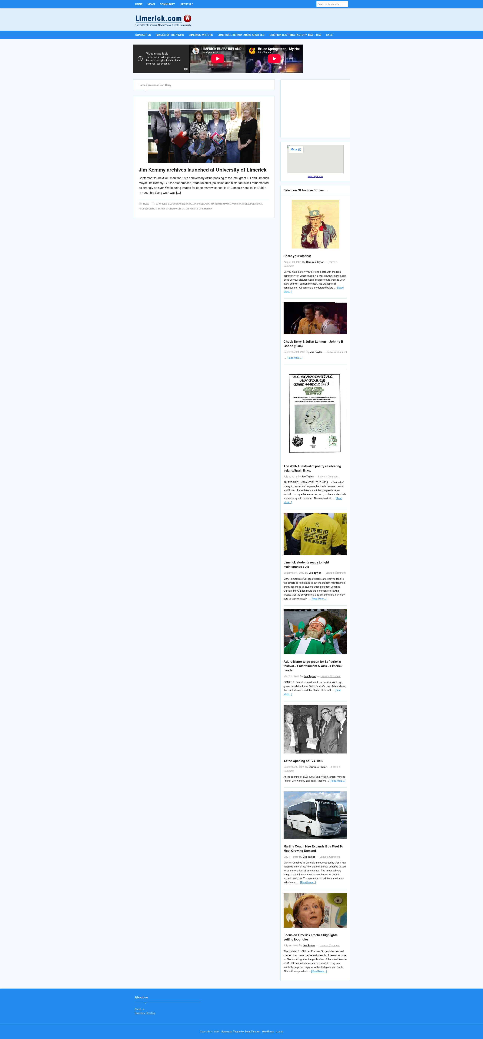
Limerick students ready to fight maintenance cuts (306, 564)
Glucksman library (179, 203)
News (146, 203)
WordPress (268, 1031)
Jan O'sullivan (200, 203)
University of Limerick (199, 208)
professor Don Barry (152, 208)
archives (161, 203)
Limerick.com (166, 19)
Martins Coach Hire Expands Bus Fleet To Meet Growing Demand (313, 848)
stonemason (173, 208)
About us (140, 1009)
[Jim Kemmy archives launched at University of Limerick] (204, 132)
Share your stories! (297, 256)
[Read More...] (294, 357)
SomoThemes (252, 1031)
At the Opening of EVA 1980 (303, 761)
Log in (279, 1031)
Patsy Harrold (240, 203)
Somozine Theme (231, 1031)
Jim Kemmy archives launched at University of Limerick (202, 169)
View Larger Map (315, 176)
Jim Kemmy (216, 203)
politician (256, 203)
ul (183, 208)
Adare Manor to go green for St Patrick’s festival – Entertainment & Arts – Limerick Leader (313, 665)
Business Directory (145, 1013)
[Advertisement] (316, 110)
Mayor (226, 203)
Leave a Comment (337, 352)
